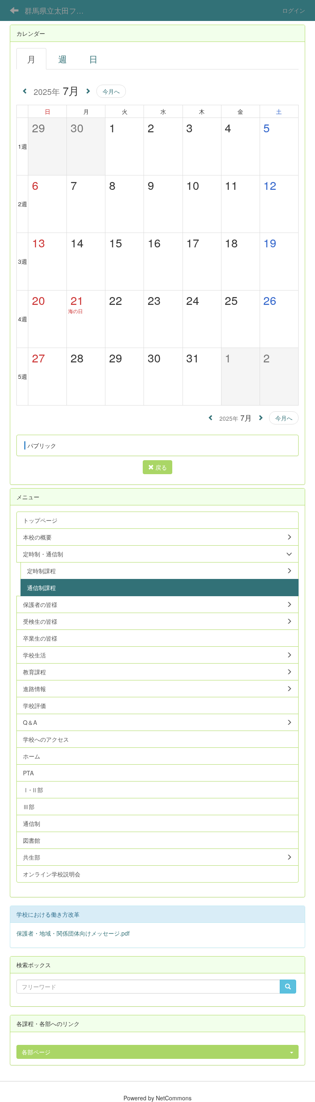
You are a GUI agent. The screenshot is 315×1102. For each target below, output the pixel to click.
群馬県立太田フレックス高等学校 (59, 10)
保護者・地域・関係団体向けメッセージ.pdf (73, 933)
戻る (160, 467)
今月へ (111, 91)
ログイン (293, 10)
